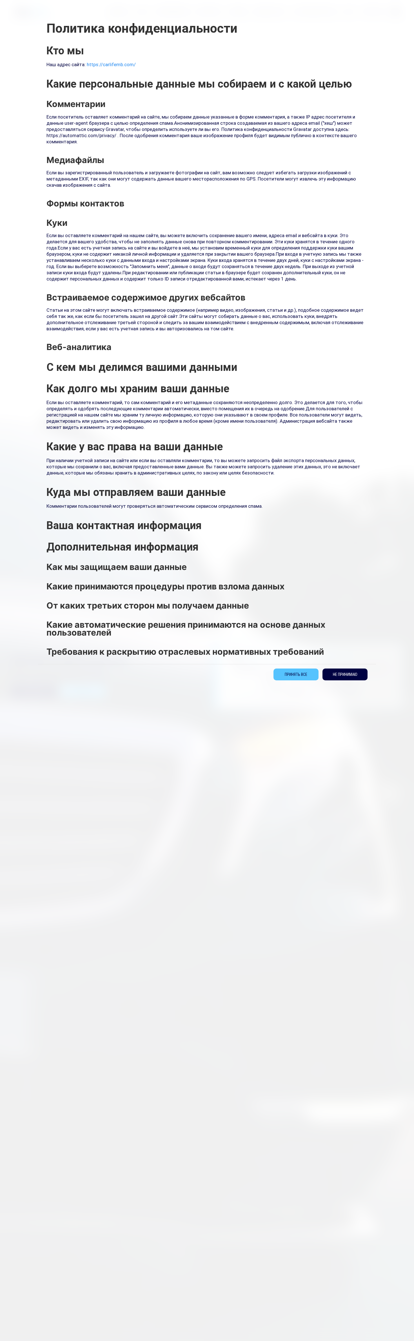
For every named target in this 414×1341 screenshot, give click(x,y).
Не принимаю (345, 674)
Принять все (296, 674)
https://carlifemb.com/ (111, 64)
